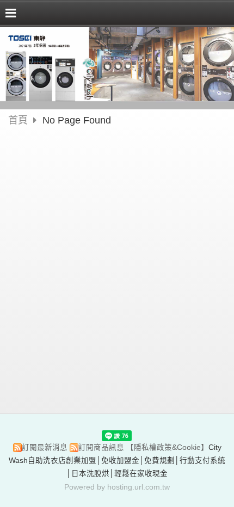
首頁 (18, 120)
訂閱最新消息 (44, 447)
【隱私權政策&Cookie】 (167, 447)
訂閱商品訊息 (101, 447)
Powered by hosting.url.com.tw (117, 487)
